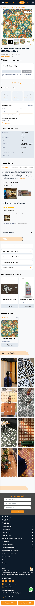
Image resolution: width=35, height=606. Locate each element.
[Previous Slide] (2, 23)
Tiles (7, 7)
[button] (17, 23)
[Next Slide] (32, 23)
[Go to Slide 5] (29, 42)
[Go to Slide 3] (16, 42)
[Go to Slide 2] (10, 42)
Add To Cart (24, 603)
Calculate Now (17, 115)
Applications (14, 167)
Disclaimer (32, 167)
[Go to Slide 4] (23, 42)
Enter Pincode (5, 69)
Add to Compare (7, 278)
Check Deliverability (27, 71)
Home (3, 7)
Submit (17, 511)
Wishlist (8, 603)
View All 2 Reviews (8, 232)
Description (5, 167)
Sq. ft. (3, 108)
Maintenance (23, 167)
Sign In (22, 2)
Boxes (20, 108)
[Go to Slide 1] (4, 42)
